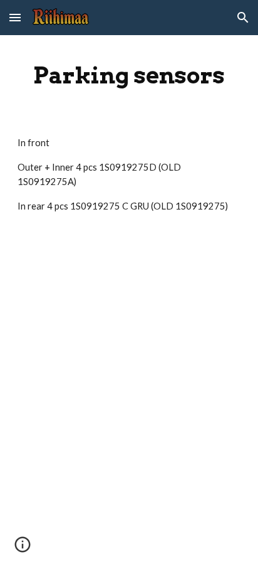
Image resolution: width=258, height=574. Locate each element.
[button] (15, 17)
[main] (129, 75)
